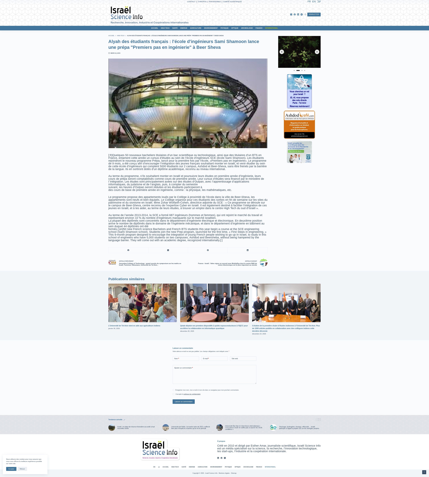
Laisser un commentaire (183, 401)
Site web (235, 358)
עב (159, 467)
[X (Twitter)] (291, 14)
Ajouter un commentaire (183, 368)
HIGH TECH (165, 28)
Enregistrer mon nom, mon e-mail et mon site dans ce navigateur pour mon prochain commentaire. (207, 390)
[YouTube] (302, 14)
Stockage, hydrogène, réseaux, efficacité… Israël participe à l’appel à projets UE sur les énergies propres (299, 427)
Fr (309, 1)
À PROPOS (202, 2)
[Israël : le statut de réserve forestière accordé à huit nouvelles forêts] (111, 427)
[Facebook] (295, 14)
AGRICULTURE (195, 28)
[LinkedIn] (298, 14)
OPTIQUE (234, 28)
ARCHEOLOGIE (247, 28)
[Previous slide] (282, 52)
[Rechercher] (305, 14)
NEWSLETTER (314, 14)
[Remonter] (424, 472)
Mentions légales (224, 473)
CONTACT (191, 2)
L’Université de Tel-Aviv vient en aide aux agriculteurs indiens (134, 326)
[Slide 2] (298, 70)
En (314, 1)
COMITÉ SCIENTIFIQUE (232, 2)
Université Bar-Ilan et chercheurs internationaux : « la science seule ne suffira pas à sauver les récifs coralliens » (243, 427)
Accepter (11, 469)
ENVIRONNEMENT (211, 28)
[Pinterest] (208, 250)
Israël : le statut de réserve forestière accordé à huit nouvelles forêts (136, 427)
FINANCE (259, 28)
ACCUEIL (154, 28)
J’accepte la (187, 394)
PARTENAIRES (215, 2)
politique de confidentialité (192, 394)
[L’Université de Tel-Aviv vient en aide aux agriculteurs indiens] (142, 303)
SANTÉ (175, 28)
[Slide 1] (294, 70)
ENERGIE (183, 28)
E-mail (206, 358)
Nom (176, 358)
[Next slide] (317, 52)
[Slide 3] (302, 70)
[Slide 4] (304, 70)
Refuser (22, 469)
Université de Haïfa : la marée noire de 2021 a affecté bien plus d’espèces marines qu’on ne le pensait (190, 427)
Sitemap (233, 473)
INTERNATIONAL (271, 28)
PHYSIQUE (224, 28)
